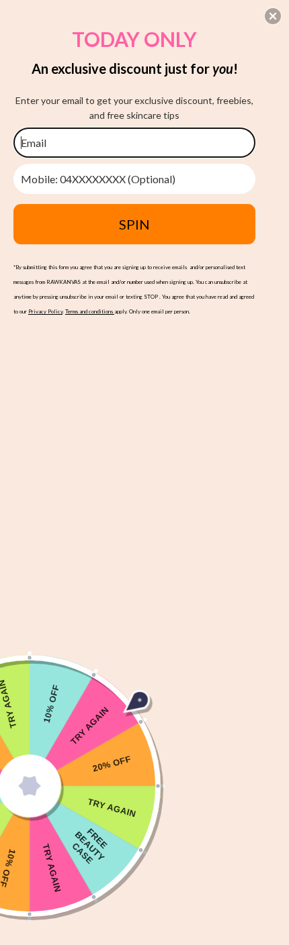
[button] (273, 16)
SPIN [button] (134, 224)
